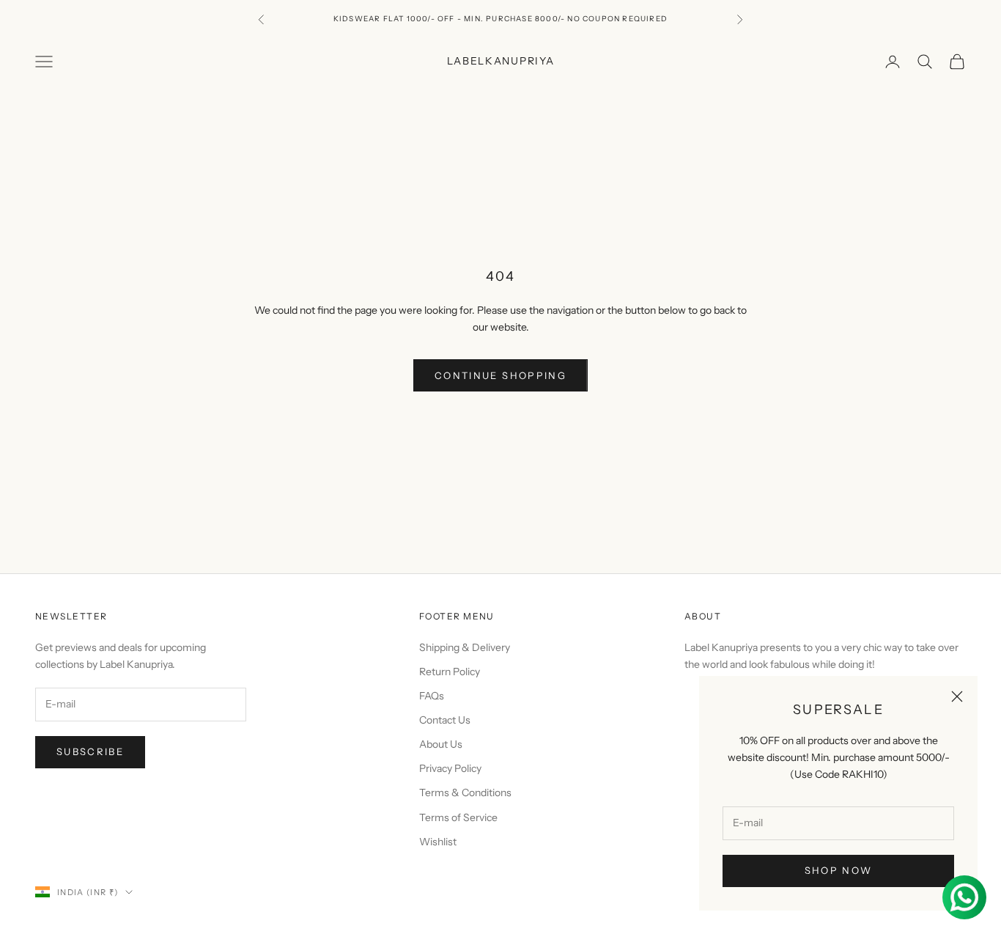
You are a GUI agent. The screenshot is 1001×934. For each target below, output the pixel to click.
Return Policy (449, 671)
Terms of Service (458, 817)
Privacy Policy (450, 768)
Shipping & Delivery (464, 647)
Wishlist (438, 841)
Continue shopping (500, 375)
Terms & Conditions (465, 792)
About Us (440, 744)
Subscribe (90, 751)
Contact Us (444, 720)
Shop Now (839, 870)
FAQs (431, 695)
